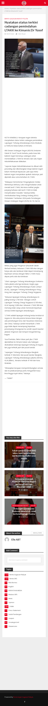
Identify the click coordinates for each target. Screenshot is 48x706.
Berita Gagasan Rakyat (13, 19)
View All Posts (37, 533)
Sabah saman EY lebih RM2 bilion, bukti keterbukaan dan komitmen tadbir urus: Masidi (24, 454)
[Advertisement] (24, 108)
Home (7, 8)
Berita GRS (20, 447)
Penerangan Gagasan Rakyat (23, 697)
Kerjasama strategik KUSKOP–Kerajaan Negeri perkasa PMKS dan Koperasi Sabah (24, 483)
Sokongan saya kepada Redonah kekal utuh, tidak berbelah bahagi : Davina (24, 511)
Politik (25, 19)
